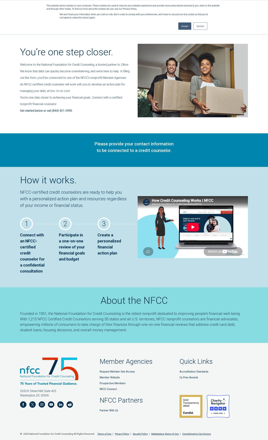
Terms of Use (104, 434)
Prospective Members (113, 383)
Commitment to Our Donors (196, 434)
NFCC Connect (108, 389)
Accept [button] (184, 26)
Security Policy (140, 434)
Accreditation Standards (194, 371)
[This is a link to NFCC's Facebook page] (23, 405)
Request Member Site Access (117, 371)
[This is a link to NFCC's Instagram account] (42, 405)
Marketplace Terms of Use (165, 434)
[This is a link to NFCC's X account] (32, 405)
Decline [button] (200, 26)
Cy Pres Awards (189, 377)
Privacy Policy (122, 434)
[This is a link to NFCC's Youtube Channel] (51, 405)
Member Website (110, 377)
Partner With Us (109, 410)
